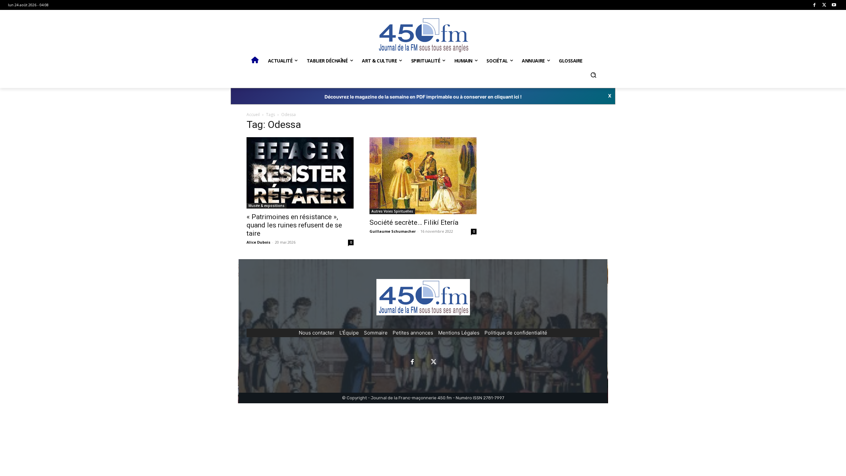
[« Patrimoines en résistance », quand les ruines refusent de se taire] (300, 173)
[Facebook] (814, 5)
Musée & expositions (267, 205)
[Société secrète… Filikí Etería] (423, 175)
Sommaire (376, 333)
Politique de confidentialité (515, 333)
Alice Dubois (258, 242)
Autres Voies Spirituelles (392, 211)
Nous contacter (316, 333)
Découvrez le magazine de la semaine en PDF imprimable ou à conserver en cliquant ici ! (423, 96)
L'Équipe (349, 333)
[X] (824, 5)
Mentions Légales (459, 333)
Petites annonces (413, 333)
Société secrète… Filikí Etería (413, 222)
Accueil (253, 114)
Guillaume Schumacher (392, 231)
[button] (593, 75)
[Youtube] (834, 5)
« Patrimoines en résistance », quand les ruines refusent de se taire (294, 225)
